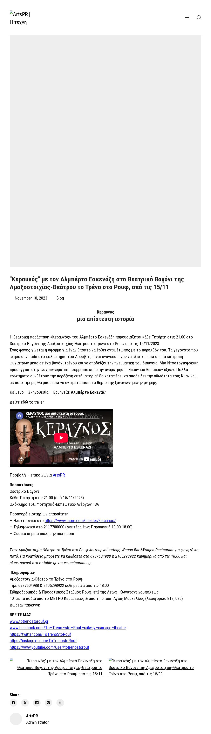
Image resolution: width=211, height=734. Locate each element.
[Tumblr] (60, 703)
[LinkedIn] (37, 703)
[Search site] (199, 17)
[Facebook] (13, 703)
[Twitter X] (25, 703)
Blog (60, 298)
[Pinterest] (48, 703)
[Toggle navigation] (187, 17)
